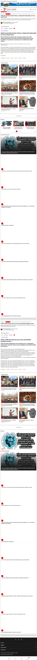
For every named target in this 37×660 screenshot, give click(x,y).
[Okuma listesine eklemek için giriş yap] (14, 28)
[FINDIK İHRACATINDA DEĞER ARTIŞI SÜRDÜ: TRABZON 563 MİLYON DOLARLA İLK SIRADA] (27, 87)
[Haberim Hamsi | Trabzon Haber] (9, 9)
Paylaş (35, 1)
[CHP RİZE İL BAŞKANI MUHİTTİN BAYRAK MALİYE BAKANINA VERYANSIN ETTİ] (18, 254)
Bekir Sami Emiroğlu (6, 22)
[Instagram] (21, 639)
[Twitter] (18, 639)
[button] (31, 9)
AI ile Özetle (5, 30)
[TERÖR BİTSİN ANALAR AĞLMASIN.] (18, 217)
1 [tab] (16, 131)
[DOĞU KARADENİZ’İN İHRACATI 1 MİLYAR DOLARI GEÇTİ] (27, 103)
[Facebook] (16, 639)
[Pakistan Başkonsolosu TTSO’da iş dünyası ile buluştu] (27, 72)
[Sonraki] (35, 131)
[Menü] (1, 9)
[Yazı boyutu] (29, 1)
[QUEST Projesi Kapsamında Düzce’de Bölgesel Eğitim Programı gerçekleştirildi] (9, 87)
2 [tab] (18, 131)
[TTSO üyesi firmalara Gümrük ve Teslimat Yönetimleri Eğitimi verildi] (9, 103)
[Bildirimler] (35, 9)
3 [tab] (20, 131)
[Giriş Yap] (33, 9)
